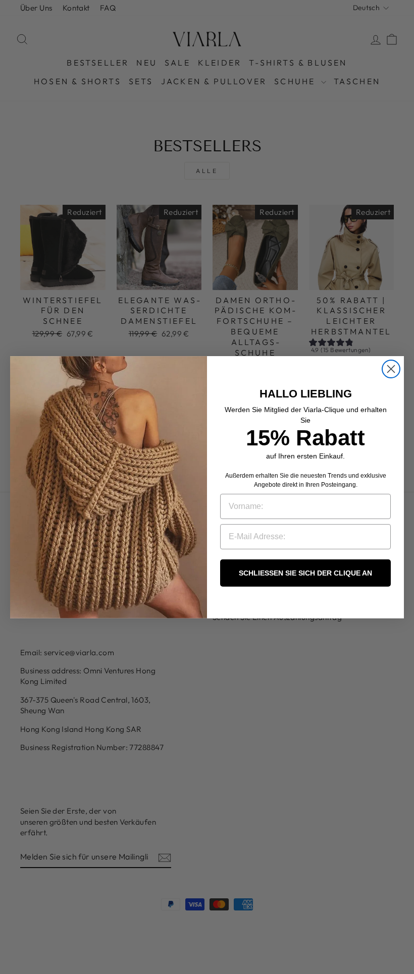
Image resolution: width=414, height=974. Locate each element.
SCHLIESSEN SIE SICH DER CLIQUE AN (305, 573)
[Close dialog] (391, 369)
